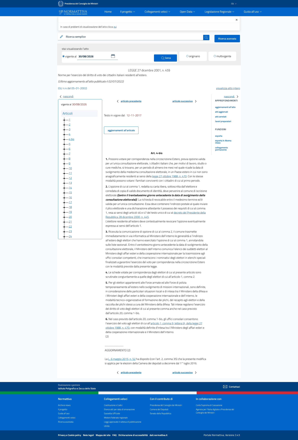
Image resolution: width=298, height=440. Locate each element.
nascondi (68, 96)
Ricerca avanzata (227, 38)
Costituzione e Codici (113, 405)
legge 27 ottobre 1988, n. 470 (169, 176)
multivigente (224, 56)
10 (70, 168)
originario (194, 56)
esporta (218, 135)
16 (70, 197)
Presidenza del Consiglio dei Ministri (166, 405)
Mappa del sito (103, 435)
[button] (113, 56)
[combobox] (134, 36)
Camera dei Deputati (159, 409)
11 (70, 173)
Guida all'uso (63, 413)
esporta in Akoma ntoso (223, 141)
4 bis (71, 139)
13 (70, 183)
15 (70, 192)
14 (70, 187)
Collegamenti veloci (66, 417)
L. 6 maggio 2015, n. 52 (121, 359)
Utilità (106, 426)
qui (115, 27)
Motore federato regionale (116, 417)
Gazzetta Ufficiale (112, 413)
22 (70, 226)
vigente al (71, 56)
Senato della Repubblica (160, 413)
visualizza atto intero (228, 88)
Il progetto (62, 409)
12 (70, 178)
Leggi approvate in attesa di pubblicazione (122, 421)
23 (70, 231)
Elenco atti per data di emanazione (119, 409)
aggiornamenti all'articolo (121, 130)
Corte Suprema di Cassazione (209, 405)
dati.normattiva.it (158, 435)
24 (70, 236)
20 (70, 217)
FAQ (114, 435)
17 (70, 202)
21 (70, 222)
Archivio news (64, 405)
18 (70, 207)
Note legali (88, 435)
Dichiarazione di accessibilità (133, 435)
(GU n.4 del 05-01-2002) (72, 88)
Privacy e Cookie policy (70, 435)
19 (70, 212)
